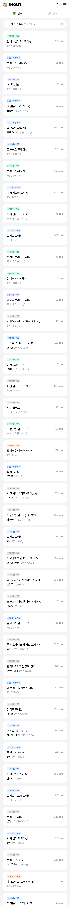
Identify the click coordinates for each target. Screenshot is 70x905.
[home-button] (57, 5)
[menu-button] (65, 5)
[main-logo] (12, 5)
